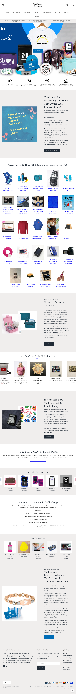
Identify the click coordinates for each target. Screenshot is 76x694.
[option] (38, 50)
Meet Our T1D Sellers (52, 150)
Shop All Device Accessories (37, 460)
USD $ (5, 682)
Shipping (65, 653)
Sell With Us (57, 12)
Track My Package (67, 658)
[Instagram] (6, 666)
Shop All (37, 12)
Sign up (41, 667)
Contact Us (37, 16)
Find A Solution (27, 12)
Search (64, 665)
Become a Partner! (67, 662)
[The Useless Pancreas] (38, 4)
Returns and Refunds (68, 655)
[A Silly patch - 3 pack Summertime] (38, 369)
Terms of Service (67, 669)
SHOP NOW (49, 343)
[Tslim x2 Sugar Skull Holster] (56, 369)
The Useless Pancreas (10, 686)
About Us (66, 12)
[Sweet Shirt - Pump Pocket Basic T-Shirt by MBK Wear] (21, 369)
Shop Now (49, 637)
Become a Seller (67, 660)
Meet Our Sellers (47, 12)
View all (38, 358)
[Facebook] (4, 666)
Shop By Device (16, 12)
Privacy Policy (66, 667)
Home (7, 12)
